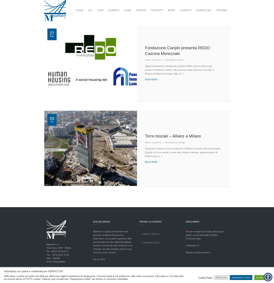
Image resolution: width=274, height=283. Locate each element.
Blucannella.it (203, 252)
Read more (152, 79)
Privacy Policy (151, 234)
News (181, 60)
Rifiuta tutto (221, 277)
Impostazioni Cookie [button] (241, 277)
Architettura (171, 60)
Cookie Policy (206, 277)
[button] (268, 277)
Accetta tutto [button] (262, 277)
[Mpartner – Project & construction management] (53, 11)
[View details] (91, 63)
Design (181, 142)
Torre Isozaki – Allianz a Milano (173, 136)
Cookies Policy (151, 243)
